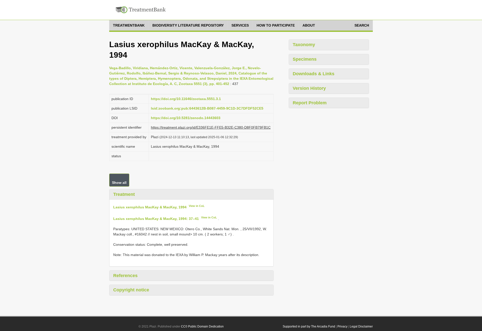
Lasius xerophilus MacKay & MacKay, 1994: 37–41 (156, 219)
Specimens (305, 59)
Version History (309, 88)
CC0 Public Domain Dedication (202, 326)
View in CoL (197, 205)
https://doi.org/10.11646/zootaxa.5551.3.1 (186, 99)
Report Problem (310, 102)
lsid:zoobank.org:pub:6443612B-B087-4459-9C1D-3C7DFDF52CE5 (207, 108)
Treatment (124, 194)
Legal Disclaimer (361, 326)
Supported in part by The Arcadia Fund (309, 326)
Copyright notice (131, 289)
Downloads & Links (313, 73)
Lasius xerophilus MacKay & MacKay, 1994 (150, 207)
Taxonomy (304, 44)
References (125, 275)
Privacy (342, 326)
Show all (119, 183)
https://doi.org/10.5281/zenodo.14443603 (185, 118)
